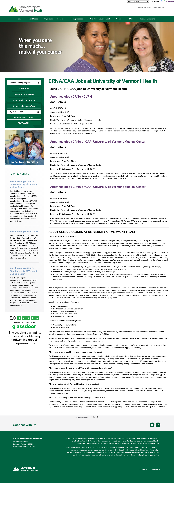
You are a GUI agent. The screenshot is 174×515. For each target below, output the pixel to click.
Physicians (49, 20)
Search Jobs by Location (24, 100)
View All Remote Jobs (23, 117)
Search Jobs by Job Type (24, 106)
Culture (121, 20)
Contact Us (143, 469)
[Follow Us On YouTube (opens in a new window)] (152, 425)
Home (19, 19)
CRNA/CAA (24, 88)
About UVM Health (145, 7)
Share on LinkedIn (94, 417)
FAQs (131, 19)
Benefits (60, 19)
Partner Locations (149, 20)
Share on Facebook (91, 417)
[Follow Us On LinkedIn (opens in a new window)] (158, 425)
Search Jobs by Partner (24, 94)
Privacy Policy (155, 469)
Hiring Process (79, 20)
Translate (170, 1)
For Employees (159, 7)
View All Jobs (23, 123)
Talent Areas (34, 20)
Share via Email (97, 417)
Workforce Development (100, 19)
